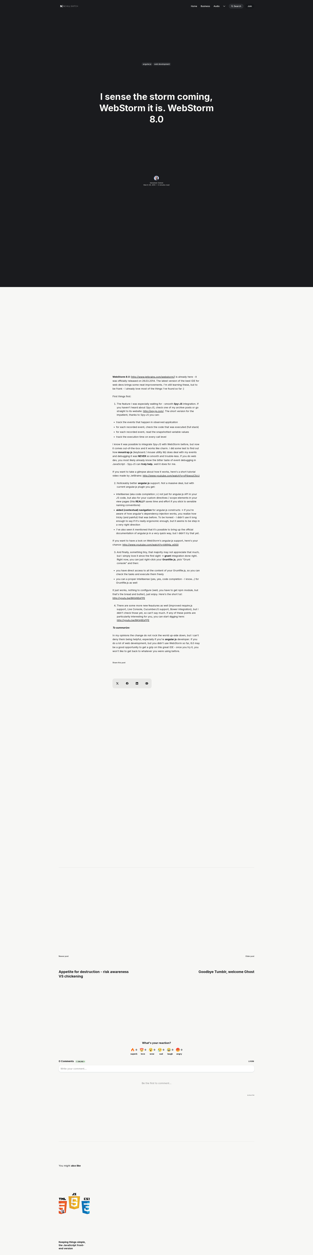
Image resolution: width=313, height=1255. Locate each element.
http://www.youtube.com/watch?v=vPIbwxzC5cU (171, 475)
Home (194, 6)
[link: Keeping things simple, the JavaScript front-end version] (74, 1214)
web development (162, 64)
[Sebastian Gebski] (156, 178)
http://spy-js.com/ (153, 411)
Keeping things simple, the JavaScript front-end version (72, 1245)
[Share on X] (117, 683)
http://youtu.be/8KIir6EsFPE (128, 598)
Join (250, 6)
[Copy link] (147, 683)
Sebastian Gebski (156, 183)
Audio (217, 6)
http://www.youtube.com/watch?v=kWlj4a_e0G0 (150, 544)
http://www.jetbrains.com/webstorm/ (152, 376)
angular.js (147, 64)
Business (205, 6)
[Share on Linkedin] (137, 683)
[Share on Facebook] (127, 683)
